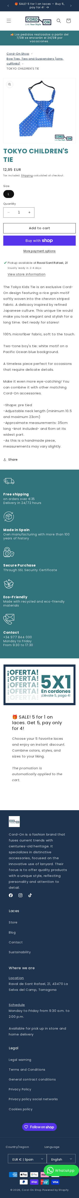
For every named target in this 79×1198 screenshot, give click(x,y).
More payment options (39, 251)
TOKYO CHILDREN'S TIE (23, 68)
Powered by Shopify (55, 1190)
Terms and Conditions (27, 1069)
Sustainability (20, 952)
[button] (9, 21)
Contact (16, 942)
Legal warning (20, 1060)
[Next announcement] (71, 5)
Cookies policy (20, 1109)
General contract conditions (32, 1079)
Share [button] (13, 459)
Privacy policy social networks (33, 1099)
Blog (12, 932)
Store (13, 922)
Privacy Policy (20, 1089)
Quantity (9, 204)
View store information (26, 274)
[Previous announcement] (8, 5)
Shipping (27, 175)
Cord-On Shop (18, 54)
